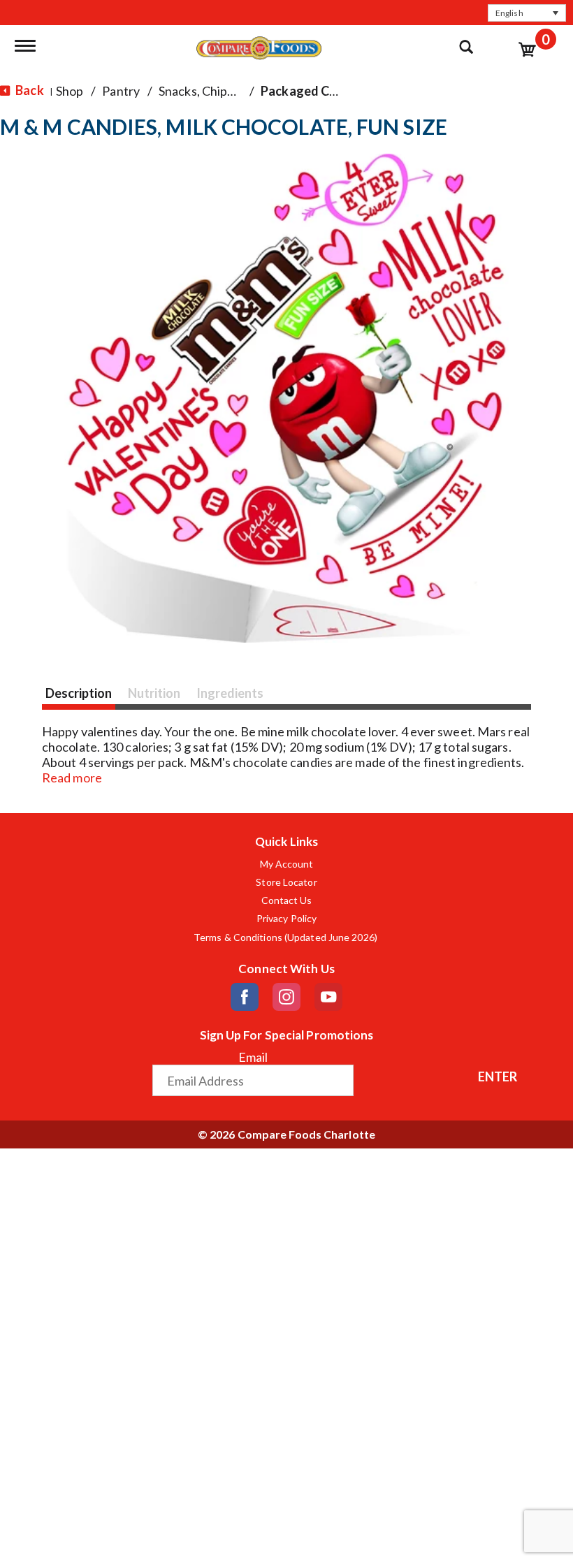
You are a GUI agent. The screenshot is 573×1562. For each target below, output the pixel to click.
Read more (72, 777)
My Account (287, 864)
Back (28, 90)
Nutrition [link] (154, 693)
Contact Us (286, 900)
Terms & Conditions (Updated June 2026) (286, 937)
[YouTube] (328, 997)
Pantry (121, 90)
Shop (69, 90)
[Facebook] (245, 997)
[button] (527, 13)
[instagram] (286, 997)
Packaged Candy (309, 90)
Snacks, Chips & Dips (215, 90)
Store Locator (286, 882)
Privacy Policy (286, 918)
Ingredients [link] (229, 693)
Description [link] (78, 693)
